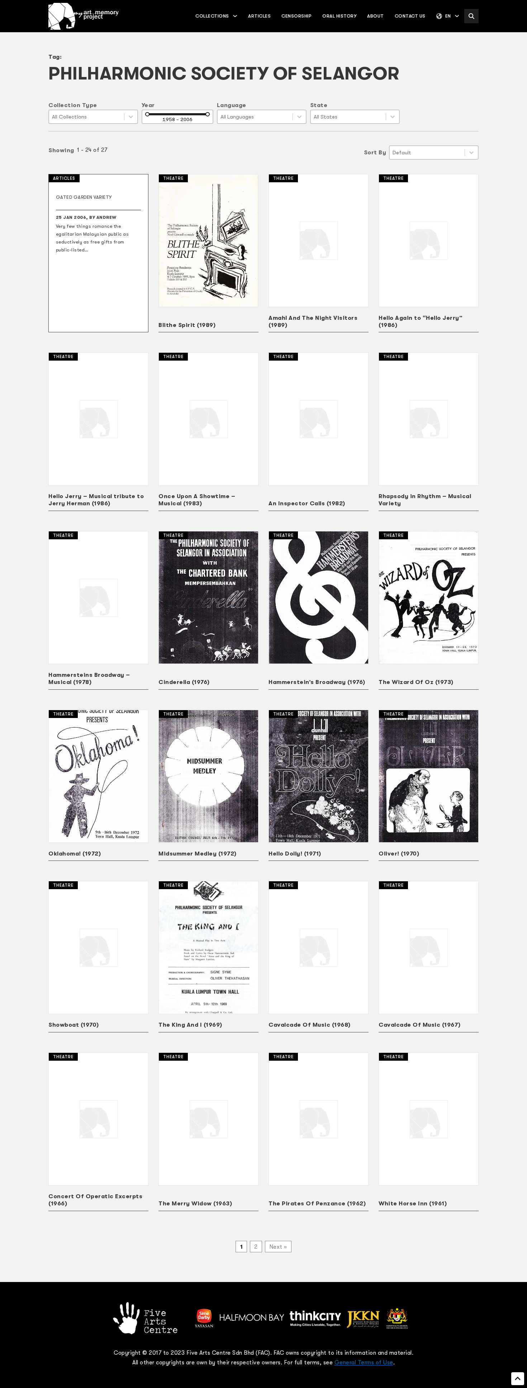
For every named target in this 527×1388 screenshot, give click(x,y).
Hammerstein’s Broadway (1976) (317, 682)
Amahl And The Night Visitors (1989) (313, 321)
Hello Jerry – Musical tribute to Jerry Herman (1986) (96, 500)
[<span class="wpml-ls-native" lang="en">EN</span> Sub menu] (457, 16)
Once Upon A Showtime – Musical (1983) (196, 500)
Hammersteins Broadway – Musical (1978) (89, 678)
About (375, 16)
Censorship (296, 16)
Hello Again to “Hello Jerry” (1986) (420, 321)
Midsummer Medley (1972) (197, 853)
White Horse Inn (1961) (413, 1203)
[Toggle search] (471, 16)
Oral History (339, 16)
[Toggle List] (130, 116)
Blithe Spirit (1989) (186, 325)
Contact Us (410, 16)
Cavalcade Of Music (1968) (310, 1025)
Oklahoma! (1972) (74, 853)
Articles (259, 16)
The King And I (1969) (190, 1025)
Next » (278, 1247)
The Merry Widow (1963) (195, 1203)
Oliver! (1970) (399, 853)
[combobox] (86, 116)
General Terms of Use (363, 1362)
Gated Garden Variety (84, 197)
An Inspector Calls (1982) (307, 503)
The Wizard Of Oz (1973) (416, 682)
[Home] (83, 16)
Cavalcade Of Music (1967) (420, 1025)
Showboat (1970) (73, 1025)
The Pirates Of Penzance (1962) (317, 1203)
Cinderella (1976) (184, 682)
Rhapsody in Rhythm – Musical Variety (425, 500)
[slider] (147, 114)
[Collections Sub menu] (235, 16)
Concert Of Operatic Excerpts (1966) (95, 1200)
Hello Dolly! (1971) (295, 853)
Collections (212, 16)
